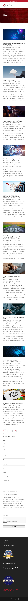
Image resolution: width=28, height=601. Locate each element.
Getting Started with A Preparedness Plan (13, 404)
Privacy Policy (7, 542)
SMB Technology (14, 45)
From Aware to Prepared (10, 360)
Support (6, 540)
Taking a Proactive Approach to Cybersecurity (11, 277)
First (4, 446)
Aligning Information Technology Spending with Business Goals (12, 195)
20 (21, 430)
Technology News (13, 49)
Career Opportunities (9, 545)
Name (5, 440)
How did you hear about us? (10, 491)
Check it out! (17, 567)
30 (23, 430)
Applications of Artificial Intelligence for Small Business (14, 43)
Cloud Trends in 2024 (9, 80)
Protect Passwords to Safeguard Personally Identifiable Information (12, 120)
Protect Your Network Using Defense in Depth (14, 318)
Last (4, 452)
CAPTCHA (5, 515)
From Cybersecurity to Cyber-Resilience (14, 159)
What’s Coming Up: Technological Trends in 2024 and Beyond (12, 236)
